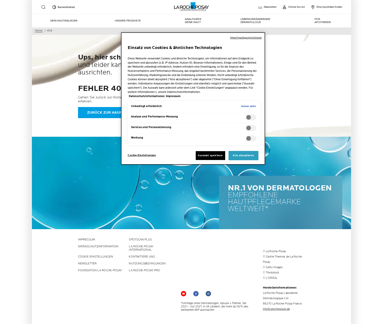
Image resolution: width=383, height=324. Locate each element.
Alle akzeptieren (243, 155)
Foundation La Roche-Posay (100, 270)
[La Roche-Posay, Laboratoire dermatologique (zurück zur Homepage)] (191, 6)
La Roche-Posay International (141, 248)
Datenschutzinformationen (147, 96)
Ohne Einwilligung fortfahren (246, 37)
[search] (43, 7)
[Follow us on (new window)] (196, 293)
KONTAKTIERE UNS (142, 256)
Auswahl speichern (210, 155)
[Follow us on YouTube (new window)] (183, 293)
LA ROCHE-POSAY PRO (144, 270)
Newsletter (87, 263)
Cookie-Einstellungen (142, 155)
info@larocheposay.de (276, 309)
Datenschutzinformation (98, 246)
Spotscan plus (140, 239)
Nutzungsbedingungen (147, 263)
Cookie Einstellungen (95, 256)
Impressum (86, 239)
